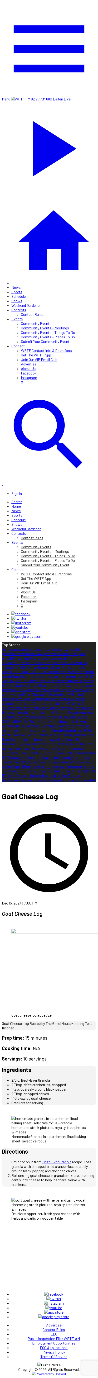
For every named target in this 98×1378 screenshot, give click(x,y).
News (16, 287)
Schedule (18, 296)
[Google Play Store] (26, 636)
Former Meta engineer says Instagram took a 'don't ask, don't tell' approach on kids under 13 (48, 768)
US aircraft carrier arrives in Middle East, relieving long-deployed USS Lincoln (47, 714)
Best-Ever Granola (56, 1162)
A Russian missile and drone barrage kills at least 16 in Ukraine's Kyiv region (48, 739)
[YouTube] (19, 627)
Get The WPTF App (36, 355)
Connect (18, 346)
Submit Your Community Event (45, 341)
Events (17, 319)
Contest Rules (32, 314)
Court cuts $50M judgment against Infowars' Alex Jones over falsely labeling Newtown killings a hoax (48, 689)
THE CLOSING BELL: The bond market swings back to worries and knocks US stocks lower (47, 721)
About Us (28, 368)
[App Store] (21, 632)
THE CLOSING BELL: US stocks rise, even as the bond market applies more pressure (48, 673)
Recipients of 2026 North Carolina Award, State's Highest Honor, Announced (47, 732)
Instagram (29, 377)
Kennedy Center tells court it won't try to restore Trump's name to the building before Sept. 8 (46, 762)
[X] (18, 618)
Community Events (36, 323)
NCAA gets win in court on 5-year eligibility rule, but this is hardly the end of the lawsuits (43, 658)
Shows (16, 300)
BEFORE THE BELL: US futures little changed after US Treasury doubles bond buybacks (48, 755)
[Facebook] (20, 613)
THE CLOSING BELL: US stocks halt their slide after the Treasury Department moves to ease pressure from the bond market (49, 775)
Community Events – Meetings (45, 328)
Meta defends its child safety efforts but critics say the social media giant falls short (48, 710)
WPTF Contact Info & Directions (46, 350)
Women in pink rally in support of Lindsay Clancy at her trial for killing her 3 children (43, 703)
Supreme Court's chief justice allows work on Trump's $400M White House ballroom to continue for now (44, 667)
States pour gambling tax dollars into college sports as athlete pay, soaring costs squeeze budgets (47, 748)
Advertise (28, 364)
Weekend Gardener (26, 305)
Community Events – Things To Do (48, 332)
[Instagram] (21, 622)
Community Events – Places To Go (48, 337)
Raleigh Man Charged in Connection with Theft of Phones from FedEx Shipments (45, 696)
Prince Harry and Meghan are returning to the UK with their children (46, 728)
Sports (16, 291)
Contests (18, 310)
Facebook (29, 373)
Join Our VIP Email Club (39, 359)
